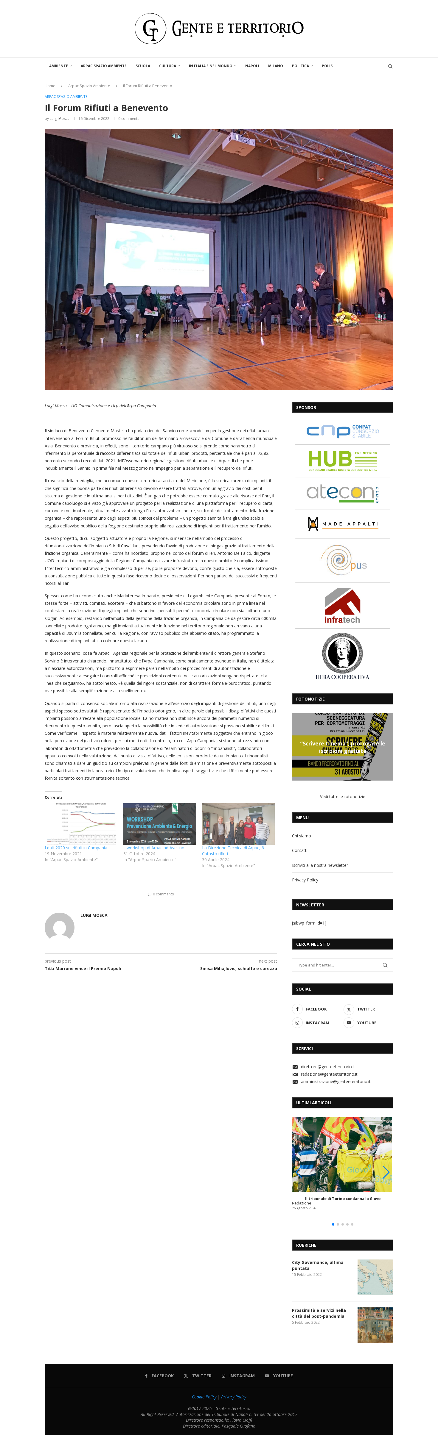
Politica (300, 65)
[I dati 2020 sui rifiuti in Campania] (81, 824)
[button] (297, 747)
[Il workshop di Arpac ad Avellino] (159, 824)
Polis (327, 65)
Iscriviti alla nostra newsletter (320, 865)
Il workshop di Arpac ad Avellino (153, 847)
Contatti (299, 850)
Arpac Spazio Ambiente (104, 65)
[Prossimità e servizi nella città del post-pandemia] (375, 1325)
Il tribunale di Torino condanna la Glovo (342, 1198)
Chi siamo (301, 836)
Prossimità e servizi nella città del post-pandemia (319, 1313)
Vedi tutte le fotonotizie (342, 796)
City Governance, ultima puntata (318, 1265)
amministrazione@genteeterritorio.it (336, 1081)
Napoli (252, 65)
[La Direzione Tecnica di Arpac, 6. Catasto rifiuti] (238, 824)
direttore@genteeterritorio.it (328, 1066)
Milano (275, 65)
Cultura (167, 65)
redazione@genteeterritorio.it (329, 1074)
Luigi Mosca (59, 118)
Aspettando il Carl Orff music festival (342, 747)
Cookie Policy (204, 1397)
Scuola (143, 65)
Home (50, 85)
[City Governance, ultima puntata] (375, 1277)
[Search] (390, 66)
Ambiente (58, 65)
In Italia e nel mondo (210, 65)
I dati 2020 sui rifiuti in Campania (76, 847)
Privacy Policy (305, 880)
